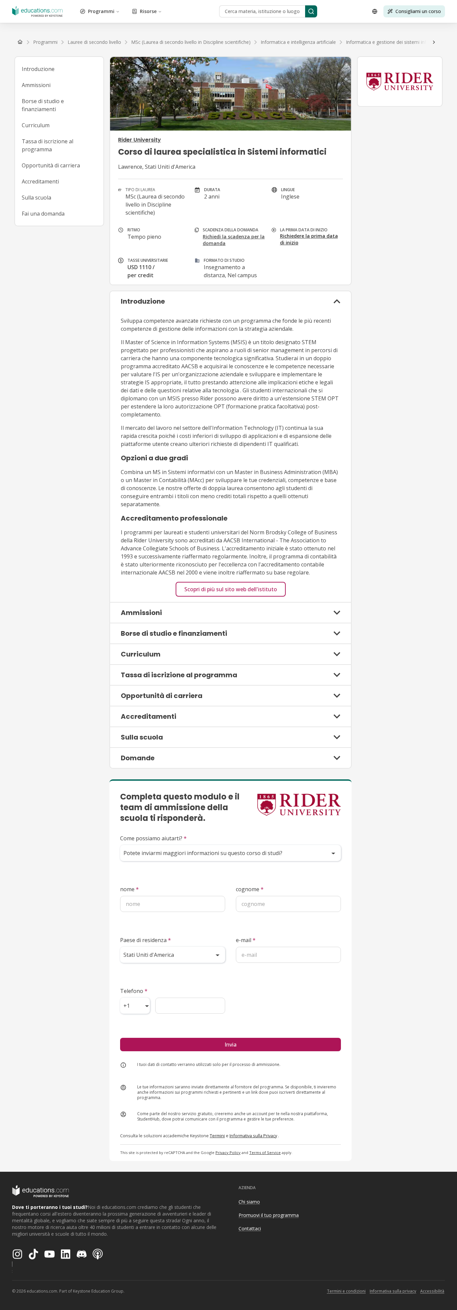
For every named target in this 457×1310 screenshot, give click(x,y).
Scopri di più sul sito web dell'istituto (230, 589)
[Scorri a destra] (434, 42)
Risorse (148, 11)
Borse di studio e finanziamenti (43, 105)
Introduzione (38, 69)
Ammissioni (36, 85)
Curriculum (36, 125)
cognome (250, 889)
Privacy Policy (228, 1152)
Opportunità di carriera (51, 165)
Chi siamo (249, 1202)
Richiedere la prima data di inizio (309, 239)
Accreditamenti (40, 181)
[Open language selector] (375, 11)
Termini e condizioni (346, 1291)
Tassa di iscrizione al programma (47, 145)
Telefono (134, 991)
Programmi (101, 11)
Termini (217, 1136)
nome (129, 889)
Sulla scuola (36, 197)
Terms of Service (265, 1152)
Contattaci (250, 1228)
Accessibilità (432, 1291)
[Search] (311, 11)
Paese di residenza (145, 940)
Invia (230, 1044)
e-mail (246, 940)
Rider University (139, 140)
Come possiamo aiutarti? (153, 838)
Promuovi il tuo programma (269, 1215)
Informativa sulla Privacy (253, 1136)
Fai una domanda (43, 213)
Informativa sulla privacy (393, 1291)
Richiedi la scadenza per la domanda (234, 239)
